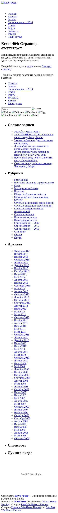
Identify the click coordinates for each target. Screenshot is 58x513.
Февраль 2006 (21, 438)
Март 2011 (20, 331)
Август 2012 (21, 305)
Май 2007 (19, 398)
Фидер (17, 237)
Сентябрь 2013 (22, 285)
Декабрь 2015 (21, 265)
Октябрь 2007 (21, 389)
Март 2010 (20, 354)
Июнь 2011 (20, 326)
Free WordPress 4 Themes (34, 504)
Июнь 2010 (20, 346)
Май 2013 (19, 288)
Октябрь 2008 (21, 375)
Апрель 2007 (21, 401)
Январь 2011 (21, 337)
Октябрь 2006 (21, 415)
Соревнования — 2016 (20, 22)
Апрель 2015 (21, 279)
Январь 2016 (21, 262)
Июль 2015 (20, 274)
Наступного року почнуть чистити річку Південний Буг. (33, 159)
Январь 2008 (21, 386)
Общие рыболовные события (30, 194)
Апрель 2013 (21, 291)
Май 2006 (19, 429)
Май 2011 (19, 328)
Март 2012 (20, 314)
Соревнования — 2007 (26, 223)
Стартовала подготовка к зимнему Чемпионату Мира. (33, 165)
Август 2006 (21, 421)
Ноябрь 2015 (21, 268)
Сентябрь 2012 (22, 303)
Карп (17, 185)
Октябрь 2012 (21, 300)
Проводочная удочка (25, 220)
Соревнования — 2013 (20, 89)
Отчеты (12, 19)
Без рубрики (21, 179)
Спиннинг (20, 231)
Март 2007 (20, 403)
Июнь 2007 (20, 395)
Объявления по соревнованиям (31, 197)
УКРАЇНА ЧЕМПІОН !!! (27, 131)
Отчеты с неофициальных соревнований (28, 210)
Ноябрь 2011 (21, 320)
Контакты (13, 31)
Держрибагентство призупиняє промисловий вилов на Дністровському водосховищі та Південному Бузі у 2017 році (31, 150)
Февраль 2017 (21, 251)
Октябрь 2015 (21, 271)
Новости (12, 16)
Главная (12, 13)
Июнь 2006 (20, 427)
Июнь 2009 (20, 363)
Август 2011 (21, 323)
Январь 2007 (21, 409)
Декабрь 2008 (21, 369)
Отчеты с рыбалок (24, 214)
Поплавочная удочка (25, 217)
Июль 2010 (20, 343)
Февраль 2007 (21, 406)
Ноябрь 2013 (21, 282)
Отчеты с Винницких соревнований (34, 202)
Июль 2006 (20, 424)
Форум (11, 28)
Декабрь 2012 (21, 297)
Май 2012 (19, 311)
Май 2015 (19, 277)
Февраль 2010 (21, 357)
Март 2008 (20, 383)
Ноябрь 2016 (21, 256)
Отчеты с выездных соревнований (33, 205)
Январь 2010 (21, 360)
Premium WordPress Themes (26, 507)
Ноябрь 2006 (21, 412)
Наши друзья (15, 36)
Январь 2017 (21, 253)
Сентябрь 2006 (22, 418)
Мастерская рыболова (26, 188)
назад (30, 66)
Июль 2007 (20, 392)
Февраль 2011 (21, 334)
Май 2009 (19, 366)
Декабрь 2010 (21, 340)
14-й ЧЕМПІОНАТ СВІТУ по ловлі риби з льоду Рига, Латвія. (33, 136)
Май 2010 (19, 349)
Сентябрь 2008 (22, 377)
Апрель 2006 (21, 432)
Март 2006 (20, 435)
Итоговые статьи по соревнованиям (34, 182)
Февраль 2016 (21, 259)
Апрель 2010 (21, 352)
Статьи (11, 25)
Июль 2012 (20, 308)
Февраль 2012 (21, 317)
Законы (12, 34)
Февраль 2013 (21, 294)
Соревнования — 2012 (26, 225)
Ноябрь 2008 (21, 372)
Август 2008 (21, 380)
